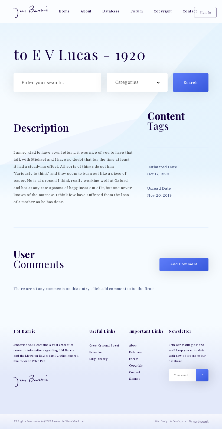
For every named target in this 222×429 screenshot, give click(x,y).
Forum (134, 359)
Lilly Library (98, 359)
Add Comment (184, 264)
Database (135, 352)
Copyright (136, 365)
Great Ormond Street (104, 345)
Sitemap (135, 378)
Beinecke (95, 352)
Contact (134, 372)
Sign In (205, 12)
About (133, 345)
